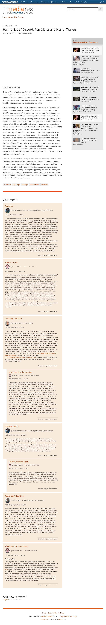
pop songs (16, 185)
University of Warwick (25, 33)
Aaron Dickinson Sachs (19, 210)
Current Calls (12, 17)
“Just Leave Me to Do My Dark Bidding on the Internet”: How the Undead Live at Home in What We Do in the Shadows (86, 128)
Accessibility (44, 619)
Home (5, 17)
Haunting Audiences (13, 319)
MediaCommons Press (67, 2)
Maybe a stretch (12, 426)
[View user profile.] (7, 210)
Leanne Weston (10, 33)
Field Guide (24, 2)
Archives (21, 17)
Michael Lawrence (17, 323)
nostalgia (25, 185)
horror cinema (34, 185)
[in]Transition (54, 2)
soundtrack (7, 185)
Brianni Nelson (88, 73)
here (6, 570)
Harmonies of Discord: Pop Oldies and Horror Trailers (90, 49)
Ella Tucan (78, 134)
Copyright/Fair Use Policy (68, 616)
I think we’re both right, (18, 462)
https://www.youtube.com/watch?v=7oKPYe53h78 (20, 357)
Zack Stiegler (16, 500)
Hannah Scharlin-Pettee (83, 112)
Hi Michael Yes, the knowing (20, 372)
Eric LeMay (79, 144)
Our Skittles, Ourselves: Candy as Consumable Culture (89, 140)
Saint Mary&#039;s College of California (41, 210)
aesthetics (44, 185)
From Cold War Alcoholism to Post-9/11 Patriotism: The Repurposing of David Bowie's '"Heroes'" (86, 59)
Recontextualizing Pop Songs (85, 42)
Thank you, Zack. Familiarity (17, 546)
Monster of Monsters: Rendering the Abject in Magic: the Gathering (89, 108)
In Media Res (44, 2)
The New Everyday (81, 2)
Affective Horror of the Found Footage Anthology (90, 98)
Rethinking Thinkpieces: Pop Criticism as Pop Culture (90, 88)
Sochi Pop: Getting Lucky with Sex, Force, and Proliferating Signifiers (89, 79)
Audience (9, 206)
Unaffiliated (29, 323)
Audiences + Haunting (14, 496)
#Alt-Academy (34, 2)
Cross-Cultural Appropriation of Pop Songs (90, 70)
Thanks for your (11, 262)
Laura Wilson (87, 101)
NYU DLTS (61, 619)
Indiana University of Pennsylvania (32, 500)
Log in (100, 2)
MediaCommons (46, 616)
